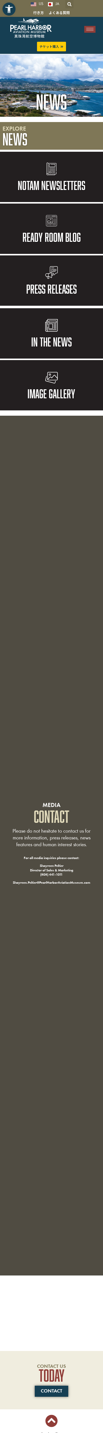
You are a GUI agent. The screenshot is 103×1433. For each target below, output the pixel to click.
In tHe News (51, 341)
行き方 (38, 12)
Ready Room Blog (51, 237)
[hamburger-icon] (90, 29)
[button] (9, 9)
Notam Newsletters (51, 185)
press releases (51, 289)
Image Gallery (51, 393)
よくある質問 (59, 12)
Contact (51, 1391)
